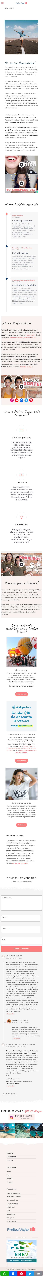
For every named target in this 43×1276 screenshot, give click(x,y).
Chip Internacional (23, 748)
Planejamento (11, 1218)
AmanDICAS (21, 525)
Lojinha (10, 1160)
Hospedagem (12, 748)
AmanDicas (11, 1189)
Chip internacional (12, 1204)
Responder (10, 1014)
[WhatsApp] (4, 1273)
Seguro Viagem (28, 746)
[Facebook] (13, 1273)
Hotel (8, 1175)
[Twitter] (30, 1273)
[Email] (38, 1273)
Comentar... (7, 898)
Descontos (21, 482)
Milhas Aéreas (11, 1214)
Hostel (9, 1171)
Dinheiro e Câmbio (12, 1200)
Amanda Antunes (20, 1020)
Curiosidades (11, 1207)
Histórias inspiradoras (13, 1193)
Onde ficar (11, 1167)
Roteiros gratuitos (21, 438)
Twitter (27, 337)
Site (3, 939)
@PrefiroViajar (33, 1111)
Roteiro (10, 1153)
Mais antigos (9, 1094)
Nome (5, 917)
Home (6, 8)
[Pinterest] (21, 1273)
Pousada (9, 1178)
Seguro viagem (11, 1221)
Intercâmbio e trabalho (14, 1196)
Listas (8, 1211)
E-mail (5, 928)
